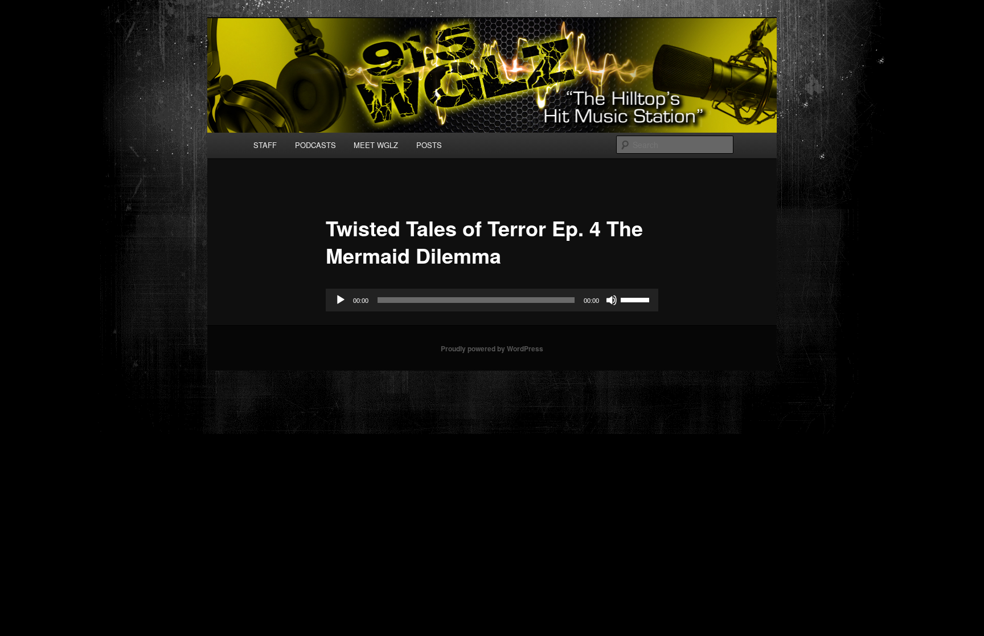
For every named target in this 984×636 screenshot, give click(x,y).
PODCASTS (315, 144)
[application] (492, 300)
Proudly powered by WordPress (492, 348)
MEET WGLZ (376, 144)
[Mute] (611, 300)
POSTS (429, 144)
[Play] (340, 300)
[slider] (637, 299)
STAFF (265, 144)
